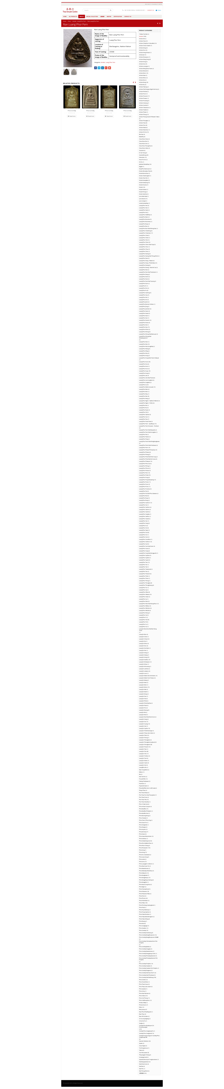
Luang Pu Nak (142, 689)
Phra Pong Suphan (144, 912)
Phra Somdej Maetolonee (146, 951)
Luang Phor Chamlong (145, 231)
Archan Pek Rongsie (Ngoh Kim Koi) (148, 89)
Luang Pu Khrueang (144, 666)
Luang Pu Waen (143, 760)
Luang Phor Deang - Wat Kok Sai (147, 267)
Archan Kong (142, 61)
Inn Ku (140, 162)
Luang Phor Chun (143, 251)
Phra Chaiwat (142, 818)
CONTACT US (150, 10)
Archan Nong (142, 82)
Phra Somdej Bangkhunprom (146, 935)
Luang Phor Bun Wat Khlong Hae (147, 228)
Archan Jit (141, 55)
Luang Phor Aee (143, 205)
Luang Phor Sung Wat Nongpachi (147, 553)
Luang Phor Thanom (144, 574)
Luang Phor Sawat (144, 518)
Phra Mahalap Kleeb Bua (145, 870)
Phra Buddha (142, 809)
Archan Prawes (143, 98)
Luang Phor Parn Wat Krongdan (147, 432)
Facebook (95, 67)
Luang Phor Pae (143, 419)
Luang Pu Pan (142, 696)
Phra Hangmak (143, 825)
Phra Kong (142, 850)
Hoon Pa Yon (142, 159)
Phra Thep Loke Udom (145, 986)
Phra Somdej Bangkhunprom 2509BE (148, 937)
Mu (140, 774)
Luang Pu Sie (142, 721)
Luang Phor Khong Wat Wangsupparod (145, 337)
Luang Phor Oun (143, 417)
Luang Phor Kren (143, 366)
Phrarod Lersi (142, 1005)
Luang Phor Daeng (144, 253)
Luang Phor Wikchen (144, 608)
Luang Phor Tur (143, 587)
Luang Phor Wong (143, 613)
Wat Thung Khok (143, 1071)
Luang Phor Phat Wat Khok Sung (147, 457)
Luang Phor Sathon (144, 516)
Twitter (99, 67)
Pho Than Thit (142, 799)
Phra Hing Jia (142, 827)
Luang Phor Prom (143, 486)
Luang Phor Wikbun (144, 606)
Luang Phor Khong (144, 331)
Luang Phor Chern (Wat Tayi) (146, 244)
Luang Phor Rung (143, 500)
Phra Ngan (142, 887)
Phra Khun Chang (143, 845)
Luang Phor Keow (143, 322)
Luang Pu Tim (142, 751)
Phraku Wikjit (142, 1002)
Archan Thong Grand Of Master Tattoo (149, 117)
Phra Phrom (142, 898)
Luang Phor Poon (143, 484)
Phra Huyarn (142, 829)
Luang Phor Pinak (143, 475)
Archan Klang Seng (144, 59)
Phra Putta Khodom (144, 914)
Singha (141, 1023)
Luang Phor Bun (143, 226)
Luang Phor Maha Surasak (146, 387)
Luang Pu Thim (143, 735)
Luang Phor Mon (143, 391)
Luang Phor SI (142, 525)
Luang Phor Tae (143, 562)
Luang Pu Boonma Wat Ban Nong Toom (148, 629)
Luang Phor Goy (143, 295)
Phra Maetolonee (143, 868)
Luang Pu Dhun (143, 643)
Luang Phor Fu (143, 290)
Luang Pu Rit (142, 712)
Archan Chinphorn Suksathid (146, 43)
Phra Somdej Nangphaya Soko (147, 953)
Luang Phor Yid (143, 619)
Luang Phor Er (142, 286)
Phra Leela (142, 859)
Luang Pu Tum (143, 758)
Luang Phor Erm (143, 288)
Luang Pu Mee (143, 682)
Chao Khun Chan (143, 139)
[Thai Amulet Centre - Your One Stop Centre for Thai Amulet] (70, 10)
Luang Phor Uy (143, 599)
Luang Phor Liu (143, 384)
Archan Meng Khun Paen (145, 68)
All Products (73, 16)
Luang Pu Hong (143, 657)
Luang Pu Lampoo (144, 671)
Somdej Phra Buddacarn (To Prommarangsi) (146, 1026)
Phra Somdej (142, 930)
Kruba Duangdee (143, 180)
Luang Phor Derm (143, 276)
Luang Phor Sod (143, 532)
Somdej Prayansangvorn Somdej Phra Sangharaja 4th (149, 1036)
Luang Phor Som (143, 537)
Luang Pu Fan (142, 650)
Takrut (141, 1050)
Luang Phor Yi (142, 617)
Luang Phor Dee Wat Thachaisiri (147, 272)
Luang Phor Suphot (144, 557)
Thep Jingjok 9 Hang (144, 1055)
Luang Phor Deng (143, 274)
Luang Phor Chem (143, 237)
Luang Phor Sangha (144, 514)
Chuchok (141, 150)
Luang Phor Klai (143, 344)
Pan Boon (141, 783)
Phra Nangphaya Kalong (145, 880)
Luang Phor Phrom (144, 468)
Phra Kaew (142, 834)
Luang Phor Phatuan (144, 461)
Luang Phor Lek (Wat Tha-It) (146, 378)
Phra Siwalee (142, 928)
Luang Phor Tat (143, 567)
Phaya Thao (142, 790)
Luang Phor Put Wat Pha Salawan (148, 493)
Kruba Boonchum (143, 173)
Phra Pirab (142, 907)
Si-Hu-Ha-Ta (142, 1021)
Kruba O (141, 187)
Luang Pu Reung (143, 710)
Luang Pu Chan (143, 636)
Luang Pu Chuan (143, 639)
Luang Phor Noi (143, 405)
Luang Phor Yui (143, 626)
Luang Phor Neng (143, 398)
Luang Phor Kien (143, 342)
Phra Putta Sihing (143, 919)
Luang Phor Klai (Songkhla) (146, 346)
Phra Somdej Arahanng (145, 932)
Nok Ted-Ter (142, 776)
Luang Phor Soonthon (145, 539)
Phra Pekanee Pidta (144, 893)
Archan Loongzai (143, 66)
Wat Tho (141, 1068)
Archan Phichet (143, 91)
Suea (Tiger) (142, 1045)
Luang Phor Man (143, 389)
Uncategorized (143, 1057)
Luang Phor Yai (143, 615)
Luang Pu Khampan (144, 662)
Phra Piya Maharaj (144, 909)
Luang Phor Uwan (143, 596)
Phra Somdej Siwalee (144, 966)
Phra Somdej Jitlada (144, 946)
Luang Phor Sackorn (144, 502)
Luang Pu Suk (142, 726)
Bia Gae (141, 134)
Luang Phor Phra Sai (144, 463)
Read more (73, 116)
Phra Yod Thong (143, 998)
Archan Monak (143, 71)
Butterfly (141, 136)
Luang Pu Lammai (143, 669)
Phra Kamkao (142, 838)
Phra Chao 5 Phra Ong (145, 820)
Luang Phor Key (143, 327)
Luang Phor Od (143, 412)
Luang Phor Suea (143, 548)
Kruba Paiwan (143, 189)
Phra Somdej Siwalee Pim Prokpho (148, 968)
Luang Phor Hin (143, 297)
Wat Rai (141, 1066)
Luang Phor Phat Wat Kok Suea (147, 459)
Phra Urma (142, 991)
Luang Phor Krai (143, 364)
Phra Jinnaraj (142, 832)
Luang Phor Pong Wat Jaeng (146, 479)
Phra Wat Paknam (144, 993)
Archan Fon (142, 50)
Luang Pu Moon (143, 687)
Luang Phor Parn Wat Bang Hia (147, 430)
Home (64, 16)
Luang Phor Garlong (144, 292)
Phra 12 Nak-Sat (143, 804)
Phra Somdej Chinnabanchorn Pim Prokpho (148, 942)
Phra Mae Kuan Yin (144, 866)
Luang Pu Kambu (143, 659)
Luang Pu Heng (143, 652)
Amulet (81, 16)
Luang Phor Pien (143, 473)
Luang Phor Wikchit (144, 610)
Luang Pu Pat (142, 698)
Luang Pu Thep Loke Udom (146, 733)
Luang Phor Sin (143, 528)
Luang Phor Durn (143, 283)
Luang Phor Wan (143, 601)
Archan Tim (142, 125)
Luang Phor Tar (143, 564)
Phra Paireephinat (144, 889)
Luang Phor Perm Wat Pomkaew (147, 445)
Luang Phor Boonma (144, 219)
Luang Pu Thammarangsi (145, 730)
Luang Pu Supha (143, 728)
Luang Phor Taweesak (145, 569)
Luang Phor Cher (143, 240)
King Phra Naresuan (144, 169)
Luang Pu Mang (143, 680)
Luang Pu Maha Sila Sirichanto (147, 675)
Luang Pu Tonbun (143, 756)
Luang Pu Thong (143, 737)
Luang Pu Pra (142, 708)
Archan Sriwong (143, 103)
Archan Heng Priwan (144, 52)
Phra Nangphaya (143, 877)
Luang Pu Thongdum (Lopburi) (147, 742)
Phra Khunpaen (143, 848)
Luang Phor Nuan (143, 410)
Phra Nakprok (142, 873)
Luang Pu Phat (143, 701)
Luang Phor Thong (144, 580)
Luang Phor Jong (143, 306)
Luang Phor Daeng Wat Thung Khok (148, 256)
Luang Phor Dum (143, 279)
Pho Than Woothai (144, 802)
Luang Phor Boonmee (145, 221)
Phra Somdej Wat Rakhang (146, 977)
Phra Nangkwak (143, 875)
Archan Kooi (142, 64)
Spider (141, 1043)
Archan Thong (142, 114)
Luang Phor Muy (143, 394)
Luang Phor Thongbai (144, 583)
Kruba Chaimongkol (144, 175)
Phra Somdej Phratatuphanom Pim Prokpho (148, 958)
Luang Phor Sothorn (144, 541)
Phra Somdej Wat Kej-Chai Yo (147, 973)
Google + (106, 67)
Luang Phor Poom (143, 482)
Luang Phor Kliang (144, 348)
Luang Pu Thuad (143, 747)
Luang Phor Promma (144, 489)
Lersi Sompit (142, 201)
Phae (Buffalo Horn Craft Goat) (147, 788)
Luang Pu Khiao (143, 664)
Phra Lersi (141, 861)
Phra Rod (141, 923)
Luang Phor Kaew (143, 313)
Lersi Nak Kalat (143, 196)
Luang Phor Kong (143, 355)
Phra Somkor (142, 979)
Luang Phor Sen (143, 521)
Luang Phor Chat (143, 235)
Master (109, 16)
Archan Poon (142, 94)
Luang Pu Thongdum (144, 740)
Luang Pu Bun (142, 634)
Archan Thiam (142, 112)
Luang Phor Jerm (143, 302)
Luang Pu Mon (143, 685)
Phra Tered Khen (143, 982)
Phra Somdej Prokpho (145, 963)
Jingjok (141, 166)
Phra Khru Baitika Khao (145, 843)
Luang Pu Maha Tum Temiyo (146, 678)
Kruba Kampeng (143, 182)
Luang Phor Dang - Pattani (146, 260)
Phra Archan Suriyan (144, 806)
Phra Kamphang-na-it (144, 841)
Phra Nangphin (143, 882)
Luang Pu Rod (142, 714)
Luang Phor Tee (143, 571)
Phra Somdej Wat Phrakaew (146, 975)
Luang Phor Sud (143, 544)
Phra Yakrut (142, 995)
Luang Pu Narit (143, 691)
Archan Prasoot (143, 96)
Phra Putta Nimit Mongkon (146, 916)
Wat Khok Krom (143, 1064)
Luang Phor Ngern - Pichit (145, 403)
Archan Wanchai (143, 130)
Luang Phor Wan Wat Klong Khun (148, 603)
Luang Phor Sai (143, 505)
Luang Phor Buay (143, 224)
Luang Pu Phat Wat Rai (145, 703)
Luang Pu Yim (142, 765)
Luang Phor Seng (143, 523)
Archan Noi (142, 80)
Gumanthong (142, 155)
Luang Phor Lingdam (144, 382)
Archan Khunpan (143, 57)
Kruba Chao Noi (143, 178)
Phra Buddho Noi (143, 813)
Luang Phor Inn (143, 299)
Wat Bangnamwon (144, 1062)
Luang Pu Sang (143, 719)
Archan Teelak (143, 110)
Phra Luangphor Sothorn (145, 864)
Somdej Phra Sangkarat (145, 1033)
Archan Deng (142, 48)
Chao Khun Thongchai (145, 146)
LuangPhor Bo (143, 767)
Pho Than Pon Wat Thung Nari (147, 795)
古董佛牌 (102, 16)
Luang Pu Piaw (143, 705)
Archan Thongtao (143, 120)
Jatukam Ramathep (144, 164)
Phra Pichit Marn (143, 900)
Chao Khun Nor (143, 141)
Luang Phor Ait (143, 212)
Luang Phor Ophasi (144, 414)
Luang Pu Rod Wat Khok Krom (147, 717)
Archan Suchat (143, 105)
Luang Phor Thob (143, 576)
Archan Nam (142, 75)
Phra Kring (142, 852)
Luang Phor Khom (143, 329)
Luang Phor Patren (144, 437)
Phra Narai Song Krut (144, 884)
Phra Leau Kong (143, 857)
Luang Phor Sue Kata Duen (146, 546)
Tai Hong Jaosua (143, 1048)
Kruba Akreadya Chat (144, 171)
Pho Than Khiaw (143, 792)
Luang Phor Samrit (144, 512)
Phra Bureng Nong (144, 815)
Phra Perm (142, 896)
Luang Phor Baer (143, 217)
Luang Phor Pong (143, 477)
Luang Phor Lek (143, 375)
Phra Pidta (142, 903)
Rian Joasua (142, 1009)
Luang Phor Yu (143, 624)
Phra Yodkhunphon (144, 1000)
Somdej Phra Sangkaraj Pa (146, 1031)
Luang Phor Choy (143, 249)
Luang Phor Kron (143, 368)
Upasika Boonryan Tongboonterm (148, 1059)
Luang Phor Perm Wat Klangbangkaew (149, 441)
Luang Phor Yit (143, 622)
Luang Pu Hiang (143, 655)
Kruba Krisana (143, 185)
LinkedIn (102, 67)
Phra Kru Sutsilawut (144, 854)
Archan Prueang (143, 100)
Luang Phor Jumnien (144, 309)
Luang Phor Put (143, 491)
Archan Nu (142, 84)
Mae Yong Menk (143, 770)
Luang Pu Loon (143, 673)
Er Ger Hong (142, 153)
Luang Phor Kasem (144, 320)
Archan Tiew (142, 123)
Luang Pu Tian (143, 749)
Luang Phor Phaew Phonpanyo (147, 450)
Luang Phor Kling (143, 351)
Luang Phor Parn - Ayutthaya (146, 423)
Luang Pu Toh (142, 753)
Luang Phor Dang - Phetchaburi (147, 263)
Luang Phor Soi (143, 535)
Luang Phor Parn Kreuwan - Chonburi (149, 426)
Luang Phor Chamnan (145, 233)
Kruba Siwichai (143, 194)
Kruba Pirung (142, 192)
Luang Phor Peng (143, 439)
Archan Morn (142, 73)
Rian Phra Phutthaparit (145, 1012)
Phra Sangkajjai (143, 926)
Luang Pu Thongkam (144, 744)
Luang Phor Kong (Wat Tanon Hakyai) (149, 358)
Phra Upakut (142, 989)
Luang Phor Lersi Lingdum (146, 380)
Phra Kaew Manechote (145, 836)
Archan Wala (142, 127)
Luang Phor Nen (143, 396)
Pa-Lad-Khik (142, 779)
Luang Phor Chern (144, 242)
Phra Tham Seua (143, 984)
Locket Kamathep (143, 203)
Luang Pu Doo (142, 646)
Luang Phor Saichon (144, 507)
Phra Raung (142, 921)
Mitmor (141, 772)
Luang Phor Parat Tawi (145, 421)
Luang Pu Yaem (143, 763)
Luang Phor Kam (143, 315)
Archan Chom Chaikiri (144, 45)
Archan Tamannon (144, 107)
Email (109, 67)
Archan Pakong (143, 87)
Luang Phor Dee (143, 270)
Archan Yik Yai (142, 132)
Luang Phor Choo (143, 247)
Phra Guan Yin (143, 822)
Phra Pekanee (143, 891)
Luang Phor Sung (143, 551)
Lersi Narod (142, 198)
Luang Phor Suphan (144, 555)
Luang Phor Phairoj (144, 452)
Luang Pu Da (142, 641)
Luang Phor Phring (144, 466)
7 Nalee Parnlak (143, 34)
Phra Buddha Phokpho (145, 811)
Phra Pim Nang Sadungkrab (146, 905)
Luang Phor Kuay (143, 371)
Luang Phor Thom (143, 578)
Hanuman (141, 157)
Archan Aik (142, 38)
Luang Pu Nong (143, 694)
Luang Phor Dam (143, 258)
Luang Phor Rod (143, 496)
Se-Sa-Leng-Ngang (144, 1018)
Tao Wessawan (143, 1052)
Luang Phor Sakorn (144, 509)
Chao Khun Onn (143, 143)
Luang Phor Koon (143, 362)
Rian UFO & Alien (143, 1016)
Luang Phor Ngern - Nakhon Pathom (148, 401)
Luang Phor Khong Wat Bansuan (147, 334)
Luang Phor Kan (143, 318)
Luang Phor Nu (143, 407)
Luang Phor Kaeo (143, 311)
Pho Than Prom (143, 797)
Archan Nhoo (142, 78)
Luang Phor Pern (110, 62)
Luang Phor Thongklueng (145, 585)
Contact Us (127, 16)
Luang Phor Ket (143, 325)
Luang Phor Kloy (143, 353)
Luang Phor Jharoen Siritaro (146, 304)
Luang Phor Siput (143, 530)
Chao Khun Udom (143, 148)
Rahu (140, 1007)
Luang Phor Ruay (143, 498)
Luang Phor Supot (144, 560)
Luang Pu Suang (143, 724)
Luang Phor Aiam (143, 210)
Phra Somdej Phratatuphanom (147, 956)
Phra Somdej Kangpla (145, 949)
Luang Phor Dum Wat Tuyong (146, 281)
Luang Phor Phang (144, 454)
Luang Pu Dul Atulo (144, 648)
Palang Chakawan (144, 781)
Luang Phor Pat (143, 434)
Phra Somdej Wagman (145, 970)
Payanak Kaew (143, 786)
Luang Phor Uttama (144, 594)
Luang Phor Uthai (143, 592)
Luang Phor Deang (144, 265)
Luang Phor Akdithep (144, 214)
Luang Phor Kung (143, 373)
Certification (118, 16)
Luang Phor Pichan (144, 470)
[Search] (111, 10)
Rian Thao (141, 1014)
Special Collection (92, 16)
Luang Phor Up (143, 590)
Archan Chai (142, 41)
